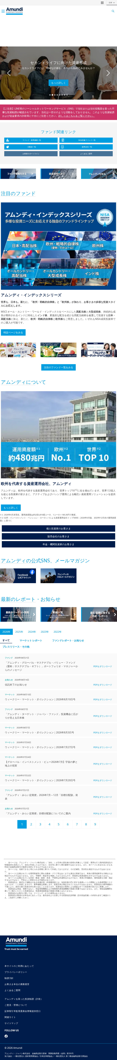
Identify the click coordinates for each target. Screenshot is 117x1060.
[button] (102, 2)
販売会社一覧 (87, 147)
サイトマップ (11, 1023)
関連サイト (10, 1017)
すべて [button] (6, 640)
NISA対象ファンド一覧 (87, 140)
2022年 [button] (58, 631)
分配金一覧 (32, 147)
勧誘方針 (9, 978)
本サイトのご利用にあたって (19, 965)
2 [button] (31, 824)
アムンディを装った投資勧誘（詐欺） (24, 998)
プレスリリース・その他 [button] (16, 646)
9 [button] (95, 824)
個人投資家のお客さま (58, 528)
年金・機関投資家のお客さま (58, 544)
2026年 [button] (6, 631)
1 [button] (22, 824)
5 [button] (58, 824)
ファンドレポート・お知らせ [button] (68, 640)
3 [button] (40, 824)
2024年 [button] (32, 631)
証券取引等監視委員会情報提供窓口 (23, 1011)
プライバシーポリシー (16, 972)
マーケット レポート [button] (31, 640)
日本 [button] (112, 2)
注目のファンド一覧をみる (58, 367)
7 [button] (77, 824)
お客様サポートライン (31, 153)
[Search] (112, 11)
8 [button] (86, 824)
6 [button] (68, 824)
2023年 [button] (45, 631)
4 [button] (49, 824)
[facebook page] (6, 1036)
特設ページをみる (13, 332)
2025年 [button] (19, 631)
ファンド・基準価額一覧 (32, 140)
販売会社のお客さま (58, 536)
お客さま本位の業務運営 (17, 984)
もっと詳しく (58, 82)
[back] (108, 545)
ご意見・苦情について (16, 1005)
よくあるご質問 (86, 153)
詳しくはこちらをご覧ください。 (76, 116)
